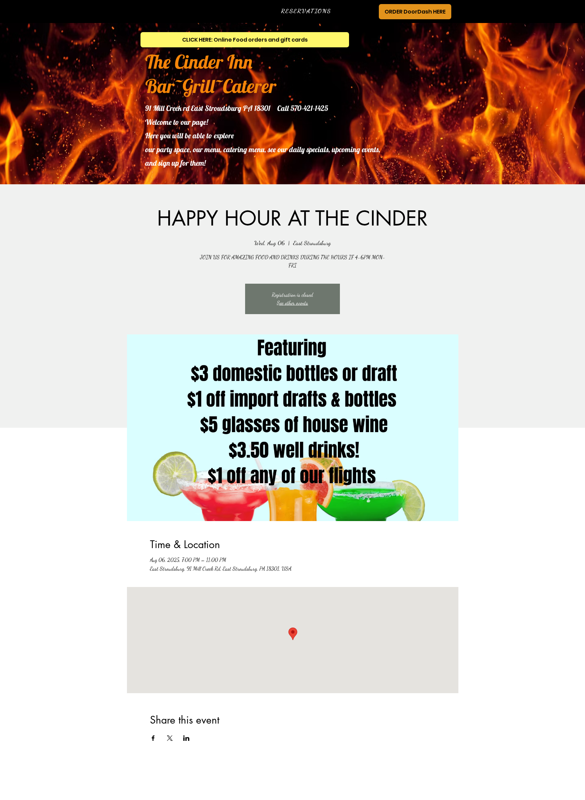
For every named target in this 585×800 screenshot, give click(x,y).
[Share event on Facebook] (153, 738)
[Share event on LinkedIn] (186, 738)
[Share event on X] (170, 738)
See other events (292, 303)
